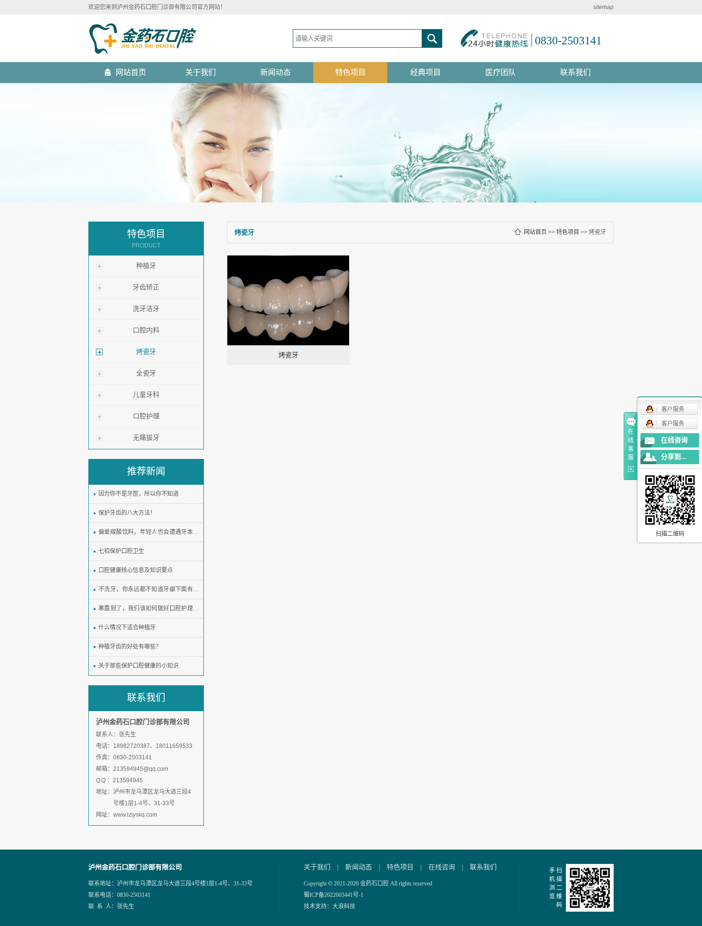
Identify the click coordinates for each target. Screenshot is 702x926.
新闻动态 (275, 72)
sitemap (603, 7)
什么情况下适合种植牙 (127, 627)
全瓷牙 (146, 373)
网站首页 (131, 72)
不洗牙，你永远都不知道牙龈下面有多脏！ (148, 591)
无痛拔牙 (146, 437)
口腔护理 (146, 416)
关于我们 (200, 72)
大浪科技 (343, 906)
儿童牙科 (146, 394)
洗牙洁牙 (146, 308)
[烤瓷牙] (288, 300)
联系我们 (575, 72)
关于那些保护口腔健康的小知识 (138, 665)
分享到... (674, 456)
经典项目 (425, 72)
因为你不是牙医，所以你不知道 (138, 493)
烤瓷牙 (146, 351)
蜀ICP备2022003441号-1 (333, 895)
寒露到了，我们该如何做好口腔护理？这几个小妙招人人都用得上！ (148, 610)
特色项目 (350, 72)
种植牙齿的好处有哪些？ (129, 646)
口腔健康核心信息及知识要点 (135, 570)
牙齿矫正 (146, 287)
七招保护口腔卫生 (121, 551)
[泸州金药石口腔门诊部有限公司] (142, 38)
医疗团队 (500, 72)
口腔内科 (146, 330)
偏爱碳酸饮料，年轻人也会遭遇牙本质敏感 (148, 534)
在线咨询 (441, 867)
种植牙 (146, 265)
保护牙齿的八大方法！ (127, 513)
